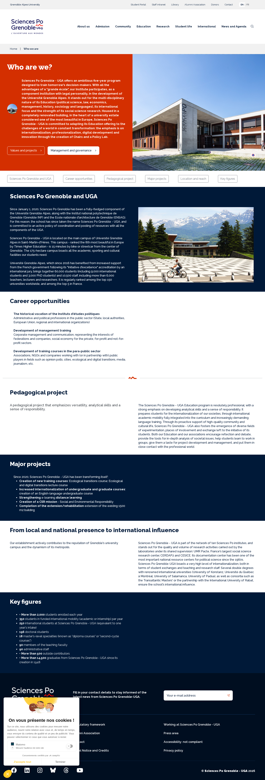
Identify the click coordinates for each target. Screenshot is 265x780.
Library (175, 4)
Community (123, 26)
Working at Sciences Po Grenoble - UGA (192, 724)
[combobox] (242, 5)
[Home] (28, 26)
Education (144, 26)
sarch (252, 27)
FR (247, 4)
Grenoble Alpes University (25, 4)
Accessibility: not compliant (183, 742)
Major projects (156, 178)
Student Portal (138, 4)
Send (228, 695)
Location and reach (193, 178)
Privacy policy (173, 750)
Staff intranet (158, 4)
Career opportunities (78, 178)
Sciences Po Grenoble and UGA (30, 178)
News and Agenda (234, 26)
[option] (248, 5)
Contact (229, 4)
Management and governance (71, 150)
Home (13, 48)
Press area (171, 733)
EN (242, 4)
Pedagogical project (120, 178)
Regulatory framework (89, 724)
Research (162, 26)
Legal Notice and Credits (91, 750)
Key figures (227, 178)
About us (83, 26)
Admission (102, 26)
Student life (183, 26)
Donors (215, 4)
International (207, 26)
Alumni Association (195, 4)
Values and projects (23, 150)
